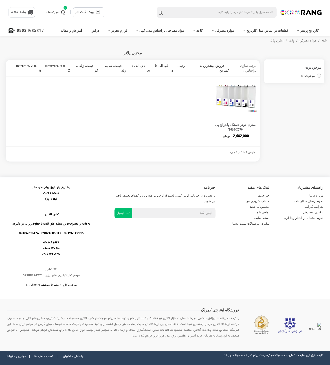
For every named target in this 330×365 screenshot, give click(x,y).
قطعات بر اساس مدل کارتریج (267, 30)
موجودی (308, 75)
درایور (95, 30)
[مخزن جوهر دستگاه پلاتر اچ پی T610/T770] (235, 98)
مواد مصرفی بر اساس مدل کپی (161, 30)
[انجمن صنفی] (290, 324)
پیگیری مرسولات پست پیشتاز (250, 223)
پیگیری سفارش (313, 212)
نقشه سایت (261, 218)
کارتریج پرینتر (309, 30)
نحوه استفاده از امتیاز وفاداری (303, 218)
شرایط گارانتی (313, 206)
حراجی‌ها (263, 195)
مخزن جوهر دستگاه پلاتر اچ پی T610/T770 (235, 127)
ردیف (181, 66)
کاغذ (199, 30)
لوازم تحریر (119, 30)
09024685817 (30, 30)
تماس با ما (262, 212)
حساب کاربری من (257, 201)
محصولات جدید (259, 206)
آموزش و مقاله (71, 30)
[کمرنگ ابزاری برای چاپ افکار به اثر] (300, 12)
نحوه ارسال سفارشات (308, 201)
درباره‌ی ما (316, 195)
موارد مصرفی (224, 30)
